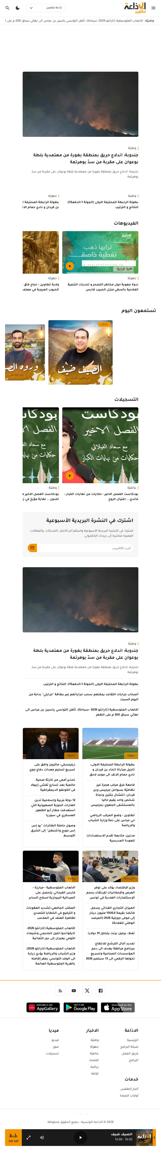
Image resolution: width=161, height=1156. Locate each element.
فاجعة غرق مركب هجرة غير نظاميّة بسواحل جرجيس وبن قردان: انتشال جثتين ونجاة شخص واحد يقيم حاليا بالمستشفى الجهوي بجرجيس (113, 795)
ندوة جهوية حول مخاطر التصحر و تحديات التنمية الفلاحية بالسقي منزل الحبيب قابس (103, 287)
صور (56, 1047)
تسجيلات (52, 1054)
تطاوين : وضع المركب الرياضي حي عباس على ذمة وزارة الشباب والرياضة (111, 820)
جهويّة (132, 278)
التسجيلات (126, 400)
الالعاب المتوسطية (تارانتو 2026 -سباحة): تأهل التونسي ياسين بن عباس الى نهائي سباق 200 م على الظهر (81, 712)
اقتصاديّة (129, 878)
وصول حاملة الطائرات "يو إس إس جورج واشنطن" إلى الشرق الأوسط (53, 831)
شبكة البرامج (129, 1047)
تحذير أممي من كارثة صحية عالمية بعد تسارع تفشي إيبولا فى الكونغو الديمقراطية (53, 785)
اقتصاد (94, 1060)
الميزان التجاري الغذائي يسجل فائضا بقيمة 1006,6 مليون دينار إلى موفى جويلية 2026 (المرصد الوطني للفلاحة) (112, 916)
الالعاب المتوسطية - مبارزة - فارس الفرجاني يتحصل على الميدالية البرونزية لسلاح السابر (52, 893)
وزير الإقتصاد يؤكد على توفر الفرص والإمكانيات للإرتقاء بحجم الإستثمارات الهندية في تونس (110, 893)
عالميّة (131, 488)
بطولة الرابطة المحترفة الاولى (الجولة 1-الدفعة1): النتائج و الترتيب (102, 205)
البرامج (133, 1060)
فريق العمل (130, 1054)
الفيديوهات (126, 224)
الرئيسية (132, 1040)
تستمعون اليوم (139, 311)
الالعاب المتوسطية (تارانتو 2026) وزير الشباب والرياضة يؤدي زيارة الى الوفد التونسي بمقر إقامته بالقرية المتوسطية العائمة (51, 956)
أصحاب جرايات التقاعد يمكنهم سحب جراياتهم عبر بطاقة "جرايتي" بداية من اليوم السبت (83, 697)
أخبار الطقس (129, 1089)
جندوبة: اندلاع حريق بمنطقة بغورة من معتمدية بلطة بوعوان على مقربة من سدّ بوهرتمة (85, 159)
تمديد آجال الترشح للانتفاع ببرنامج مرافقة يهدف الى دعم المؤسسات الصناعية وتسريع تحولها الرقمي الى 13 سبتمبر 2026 (110, 951)
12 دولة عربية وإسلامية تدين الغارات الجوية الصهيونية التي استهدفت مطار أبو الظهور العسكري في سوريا (53, 808)
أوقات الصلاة (129, 1096)
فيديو (55, 1040)
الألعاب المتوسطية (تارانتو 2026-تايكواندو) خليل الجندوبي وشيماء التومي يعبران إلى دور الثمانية (51, 933)
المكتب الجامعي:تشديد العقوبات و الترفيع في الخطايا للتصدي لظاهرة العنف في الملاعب (50, 913)
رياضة (71, 878)
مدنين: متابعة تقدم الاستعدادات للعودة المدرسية (110, 838)
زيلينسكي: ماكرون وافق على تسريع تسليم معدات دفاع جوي (52, 767)
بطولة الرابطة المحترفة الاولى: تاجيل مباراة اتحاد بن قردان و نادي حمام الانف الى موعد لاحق (112, 770)
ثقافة (95, 1074)
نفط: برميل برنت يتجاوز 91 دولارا (111, 933)
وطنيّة (132, 148)
